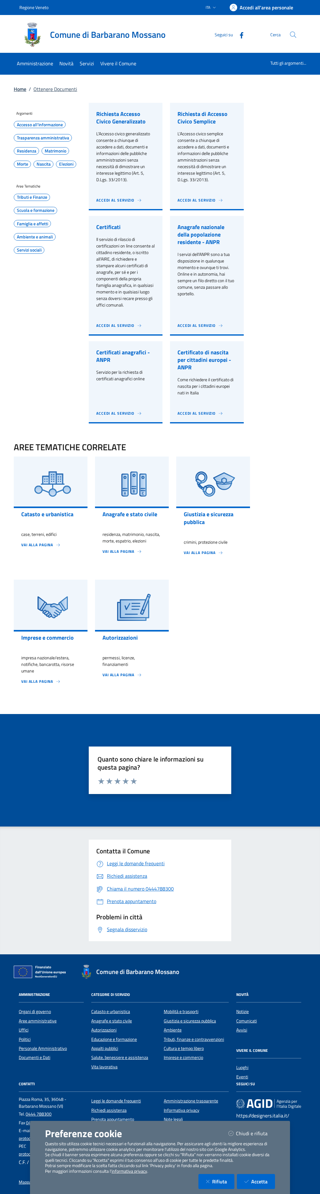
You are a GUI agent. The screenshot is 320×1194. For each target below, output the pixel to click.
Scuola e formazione (35, 210)
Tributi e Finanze (32, 197)
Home (20, 89)
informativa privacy (129, 1171)
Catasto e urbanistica (110, 1011)
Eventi (242, 1076)
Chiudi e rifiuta (255, 1133)
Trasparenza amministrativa (43, 137)
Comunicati (246, 1020)
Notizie (242, 1011)
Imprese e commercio (183, 1057)
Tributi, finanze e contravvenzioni (194, 1039)
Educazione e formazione (114, 1039)
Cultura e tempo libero (184, 1048)
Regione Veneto (33, 7)
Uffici (23, 1030)
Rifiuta (223, 1181)
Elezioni (66, 164)
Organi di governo (35, 1011)
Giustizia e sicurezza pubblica (190, 1020)
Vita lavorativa (104, 1066)
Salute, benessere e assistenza (119, 1057)
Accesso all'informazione (40, 124)
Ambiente (173, 1030)
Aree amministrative (38, 1020)
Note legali (173, 1119)
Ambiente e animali (35, 236)
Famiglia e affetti (32, 223)
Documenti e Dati (34, 1057)
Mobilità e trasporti (181, 1011)
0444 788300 (39, 1114)
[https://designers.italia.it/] (268, 1103)
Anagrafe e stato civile (111, 1020)
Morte (22, 164)
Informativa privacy (181, 1110)
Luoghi (242, 1067)
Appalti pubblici (104, 1048)
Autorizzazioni (104, 1030)
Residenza (26, 150)
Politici (25, 1039)
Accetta (263, 1181)
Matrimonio (55, 150)
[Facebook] (239, 34)
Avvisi (241, 1030)
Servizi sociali (29, 250)
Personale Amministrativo (43, 1048)
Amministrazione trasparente (191, 1100)
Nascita (44, 164)
